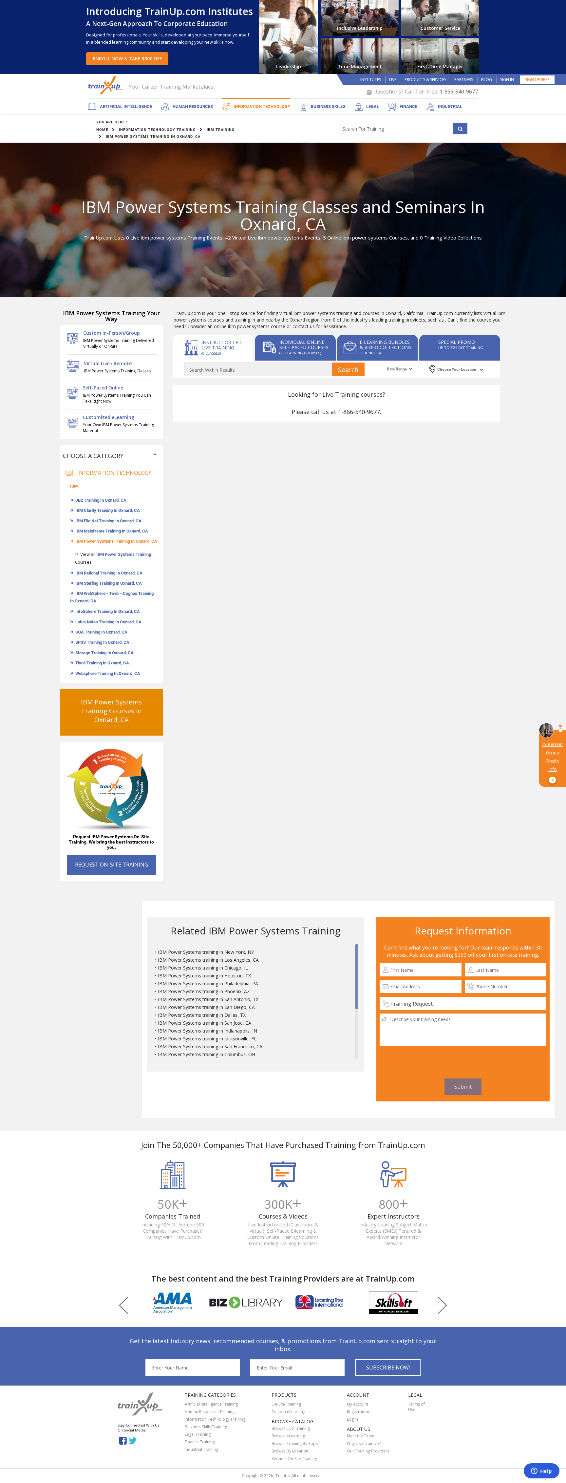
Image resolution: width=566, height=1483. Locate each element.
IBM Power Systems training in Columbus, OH (206, 1054)
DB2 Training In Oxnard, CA (100, 500)
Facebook (123, 1440)
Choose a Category (93, 456)
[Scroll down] (356, 1055)
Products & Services (425, 79)
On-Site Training (286, 1404)
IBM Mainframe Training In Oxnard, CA (111, 531)
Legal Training (198, 1434)
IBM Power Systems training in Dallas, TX (202, 1015)
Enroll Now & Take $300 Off (127, 58)
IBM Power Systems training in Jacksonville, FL (207, 1038)
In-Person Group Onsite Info (552, 762)
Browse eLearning (288, 1436)
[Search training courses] (460, 128)
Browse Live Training (291, 1428)
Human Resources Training (210, 1411)
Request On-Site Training (294, 1458)
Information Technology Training (215, 1419)
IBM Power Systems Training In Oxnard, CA (116, 541)
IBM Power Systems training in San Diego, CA (206, 1007)
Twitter (134, 1440)
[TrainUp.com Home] (106, 84)
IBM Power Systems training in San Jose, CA (204, 1023)
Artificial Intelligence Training (211, 1404)
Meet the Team (360, 1436)
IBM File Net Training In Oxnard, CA (108, 520)
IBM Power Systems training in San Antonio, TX (208, 999)
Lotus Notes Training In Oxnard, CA (108, 621)
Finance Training (200, 1442)
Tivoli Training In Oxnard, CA (102, 662)
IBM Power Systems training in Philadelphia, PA (208, 983)
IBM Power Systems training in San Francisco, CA (210, 1046)
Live (392, 79)
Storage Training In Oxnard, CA (104, 652)
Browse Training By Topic (295, 1443)
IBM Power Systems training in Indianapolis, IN (207, 1031)
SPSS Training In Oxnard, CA (102, 642)
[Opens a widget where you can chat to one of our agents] (541, 1471)
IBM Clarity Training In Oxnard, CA (107, 510)
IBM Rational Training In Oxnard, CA (108, 573)
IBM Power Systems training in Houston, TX (204, 975)
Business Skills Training (206, 1427)
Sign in (507, 79)
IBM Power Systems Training (123, 554)
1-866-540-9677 (459, 91)
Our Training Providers (368, 1451)
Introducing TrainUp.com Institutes (169, 11)
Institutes (370, 79)
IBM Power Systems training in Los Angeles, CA (208, 960)
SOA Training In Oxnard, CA (101, 632)
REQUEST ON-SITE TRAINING (111, 864)
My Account (357, 1404)
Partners (463, 79)
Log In (352, 1419)
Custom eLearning (288, 1411)
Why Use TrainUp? (364, 1443)
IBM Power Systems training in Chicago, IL (203, 968)
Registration (358, 1411)
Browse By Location (290, 1451)
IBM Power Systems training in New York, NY (206, 952)
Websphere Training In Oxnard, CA (107, 673)
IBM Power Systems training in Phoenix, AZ (204, 991)
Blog (486, 79)
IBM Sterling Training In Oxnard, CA (108, 583)
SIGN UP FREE (537, 79)
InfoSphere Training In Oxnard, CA (107, 611)
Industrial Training (201, 1449)
